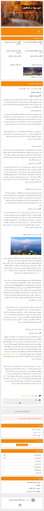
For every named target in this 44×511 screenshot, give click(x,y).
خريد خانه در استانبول (36, 77)
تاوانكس (38, 485)
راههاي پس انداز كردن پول (33, 491)
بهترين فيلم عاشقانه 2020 (33, 482)
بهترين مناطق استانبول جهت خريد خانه (33, 51)
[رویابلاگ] (33, 500)
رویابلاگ (27, 500)
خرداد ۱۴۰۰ (36, 429)
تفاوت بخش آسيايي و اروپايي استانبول (13, 51)
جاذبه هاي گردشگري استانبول (12, 354)
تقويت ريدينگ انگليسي (34, 488)
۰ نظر (17, 403)
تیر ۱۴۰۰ (37, 432)
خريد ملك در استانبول (15, 64)
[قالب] (20, 505)
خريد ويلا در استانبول (32, 8)
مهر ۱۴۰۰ (36, 435)
